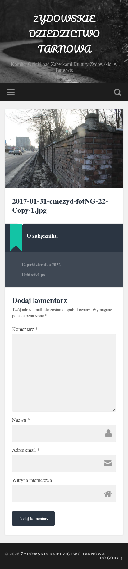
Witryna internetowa (32, 480)
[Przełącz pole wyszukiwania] (117, 92)
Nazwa (21, 419)
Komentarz (25, 328)
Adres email (25, 449)
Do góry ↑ (111, 557)
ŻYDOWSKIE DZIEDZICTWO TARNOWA (64, 34)
